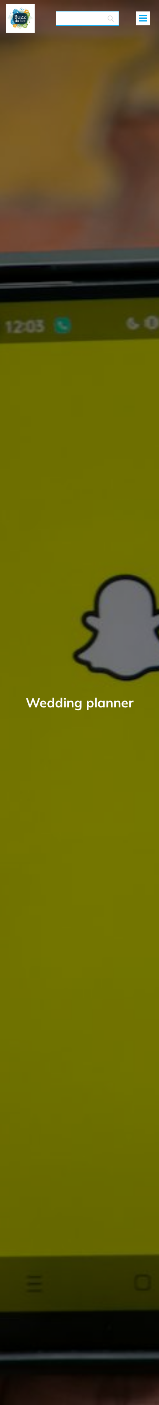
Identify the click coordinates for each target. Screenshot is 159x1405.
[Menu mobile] (143, 18)
